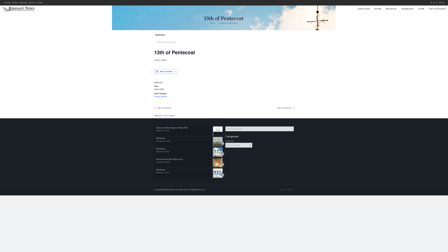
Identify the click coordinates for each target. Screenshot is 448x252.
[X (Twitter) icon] (434, 3)
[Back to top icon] (436, 247)
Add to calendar (166, 71)
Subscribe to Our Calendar (164, 116)
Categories (229, 141)
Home (212, 23)
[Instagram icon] (443, 3)
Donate (40, 3)
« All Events (159, 34)
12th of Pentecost (163, 108)
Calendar (7, 3)
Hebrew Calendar (160, 96)
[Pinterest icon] (440, 3)
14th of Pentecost (284, 108)
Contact (15, 3)
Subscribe (23, 3)
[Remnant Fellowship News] (18, 8)
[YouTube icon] (437, 3)
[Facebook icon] (431, 3)
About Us (32, 3)
